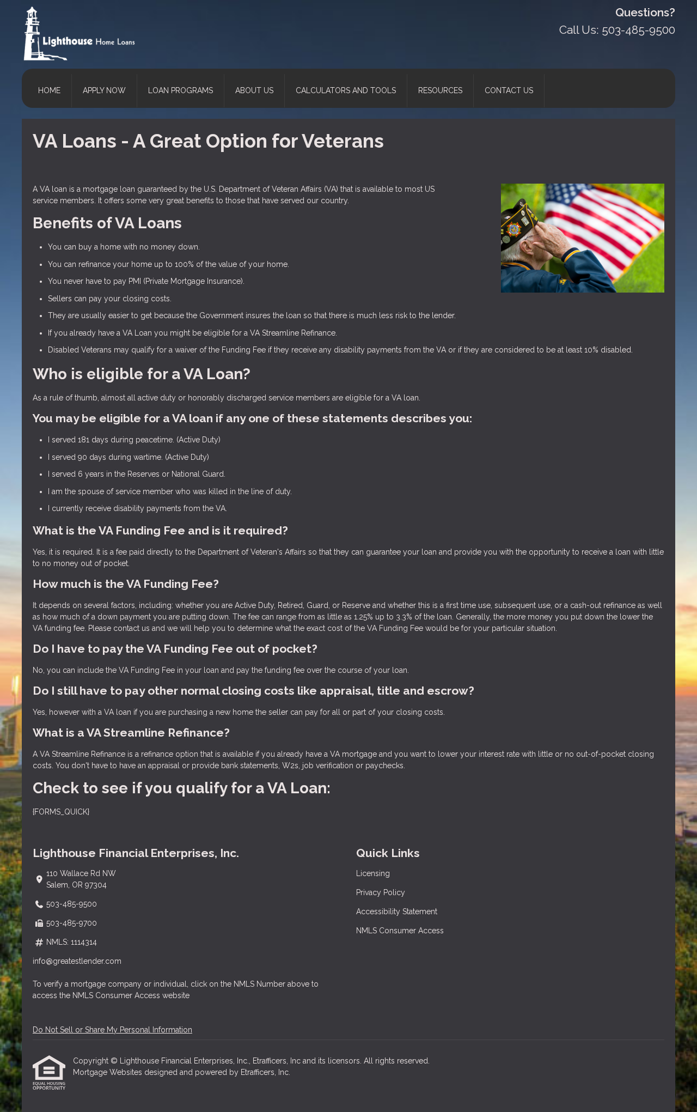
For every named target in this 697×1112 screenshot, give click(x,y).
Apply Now (104, 90)
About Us (254, 90)
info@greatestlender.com (77, 961)
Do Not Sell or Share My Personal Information (112, 1029)
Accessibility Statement (396, 911)
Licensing (373, 873)
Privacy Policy (380, 892)
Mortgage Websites (108, 1072)
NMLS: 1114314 (71, 942)
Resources (440, 90)
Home (49, 90)
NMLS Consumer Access (400, 930)
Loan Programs (180, 90)
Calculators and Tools (346, 90)
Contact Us (509, 90)
